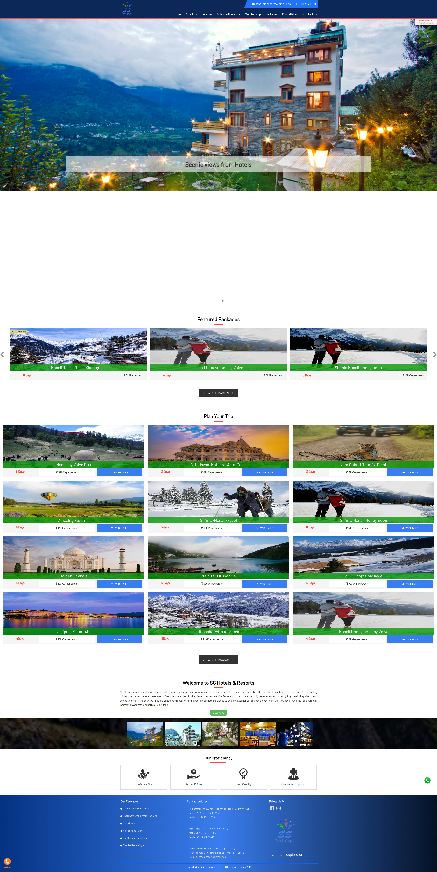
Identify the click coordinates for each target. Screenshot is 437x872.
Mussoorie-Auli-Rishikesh (136, 808)
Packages (271, 14)
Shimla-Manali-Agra (133, 845)
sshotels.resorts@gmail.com (274, 3)
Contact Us (310, 14)
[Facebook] (272, 809)
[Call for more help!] (427, 780)
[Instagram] (279, 809)
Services (207, 14)
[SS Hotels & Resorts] (127, 7)
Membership (253, 14)
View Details (119, 472)
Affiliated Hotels (227, 14)
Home (177, 14)
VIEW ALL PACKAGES (218, 393)
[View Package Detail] (78, 349)
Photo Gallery (290, 14)
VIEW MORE (218, 712)
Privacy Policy (192, 867)
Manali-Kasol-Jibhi (133, 830)
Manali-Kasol (130, 823)
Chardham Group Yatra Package (140, 815)
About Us (191, 14)
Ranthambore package (135, 837)
